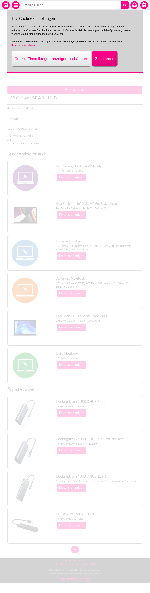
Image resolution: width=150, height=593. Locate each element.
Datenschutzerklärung (23, 45)
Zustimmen (104, 59)
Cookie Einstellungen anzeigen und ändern (51, 59)
